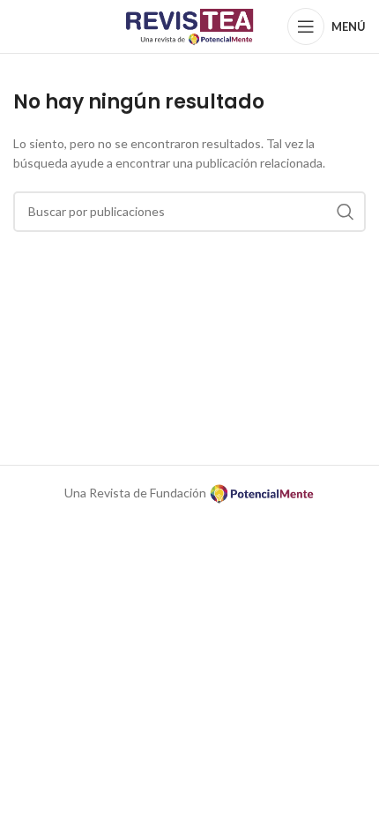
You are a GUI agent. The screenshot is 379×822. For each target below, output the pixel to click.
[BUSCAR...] (345, 211)
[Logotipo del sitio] (189, 25)
